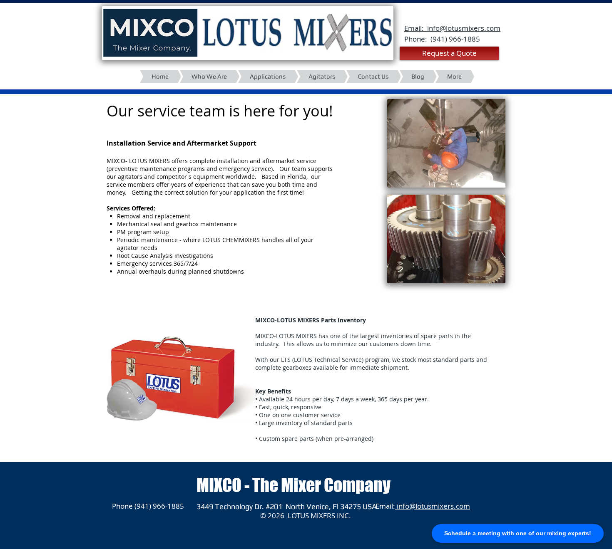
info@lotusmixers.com (432, 506)
